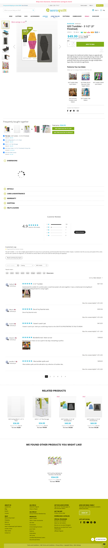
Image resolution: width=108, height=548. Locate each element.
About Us (8, 505)
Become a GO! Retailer (60, 521)
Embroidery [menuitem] (77, 16)
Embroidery (33, 533)
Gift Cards (32, 535)
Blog (6, 509)
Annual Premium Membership (38, 513)
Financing (7, 524)
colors (12, 273)
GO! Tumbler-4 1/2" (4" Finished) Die (67, 420)
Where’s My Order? (10, 518)
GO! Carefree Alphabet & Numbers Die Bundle (54, 474)
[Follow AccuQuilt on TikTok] (94, 523)
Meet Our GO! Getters (60, 523)
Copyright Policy (68, 545)
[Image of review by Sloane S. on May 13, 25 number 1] (26, 346)
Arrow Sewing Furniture (36, 527)
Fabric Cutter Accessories (36, 520)
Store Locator (84, 5)
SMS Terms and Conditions (47, 545)
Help (6, 516)
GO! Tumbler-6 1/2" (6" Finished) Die (93, 420)
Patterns (32, 531)
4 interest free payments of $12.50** (77, 38)
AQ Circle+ (33, 512)
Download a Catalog (62, 516)
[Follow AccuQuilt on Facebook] (80, 523)
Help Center (8, 530)
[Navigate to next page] (65, 376)
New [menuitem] (10, 16)
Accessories (33, 524)
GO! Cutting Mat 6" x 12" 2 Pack (13, 140)
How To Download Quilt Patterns (13, 526)
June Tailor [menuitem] (55, 16)
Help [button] (90, 5)
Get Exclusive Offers (61, 505)
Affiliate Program (58, 531)
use (44, 273)
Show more (50, 273)
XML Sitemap (77, 545)
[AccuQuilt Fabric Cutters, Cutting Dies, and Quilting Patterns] (56, 10)
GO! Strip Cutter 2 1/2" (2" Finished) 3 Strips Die (17, 148)
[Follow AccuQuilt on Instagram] (84, 523)
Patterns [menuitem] (66, 16)
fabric (17, 273)
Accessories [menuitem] (35, 16)
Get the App (58, 511)
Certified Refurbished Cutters (37, 537)
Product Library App (59, 513)
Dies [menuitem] (25, 16)
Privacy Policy (59, 545)
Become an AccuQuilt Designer (62, 525)
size (7, 273)
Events (6, 511)
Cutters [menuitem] (18, 16)
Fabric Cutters (33, 518)
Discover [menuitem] (95, 16)
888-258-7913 (54, 5)
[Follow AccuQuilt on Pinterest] (91, 523)
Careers (7, 513)
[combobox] (19, 10)
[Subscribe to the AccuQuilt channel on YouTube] (87, 523)
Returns (7, 522)
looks (27, 273)
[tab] (54, 160)
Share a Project (34, 509)
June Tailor (32, 529)
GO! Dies (32, 522)
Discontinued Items (35, 539)
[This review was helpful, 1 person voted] (98, 331)
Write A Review (80, 232)
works (22, 273)
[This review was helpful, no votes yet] (98, 303)
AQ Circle (33, 505)
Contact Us (7, 533)
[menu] (54, 16)
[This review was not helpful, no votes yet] (101, 303)
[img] (67, 23)
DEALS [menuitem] (87, 16)
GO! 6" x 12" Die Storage (11, 144)
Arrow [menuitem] (45, 16)
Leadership (8, 507)
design (33, 273)
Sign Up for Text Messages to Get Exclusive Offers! (62, 507)
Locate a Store (8, 528)
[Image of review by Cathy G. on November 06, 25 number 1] (26, 294)
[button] (14, 47)
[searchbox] (11, 265)
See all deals (25, 5)
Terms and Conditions (33, 545)
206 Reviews (78, 23)
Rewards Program (34, 507)
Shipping (7, 520)
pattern (39, 273)
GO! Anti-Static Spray (10, 152)
